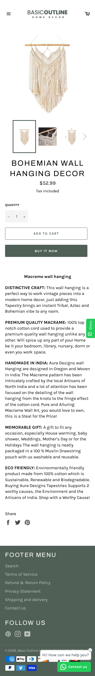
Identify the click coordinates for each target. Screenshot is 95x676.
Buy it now (46, 251)
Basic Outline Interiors (35, 650)
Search (11, 565)
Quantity (12, 205)
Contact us (15, 607)
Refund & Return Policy (27, 582)
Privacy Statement (23, 591)
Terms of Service (21, 574)
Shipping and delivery (26, 599)
